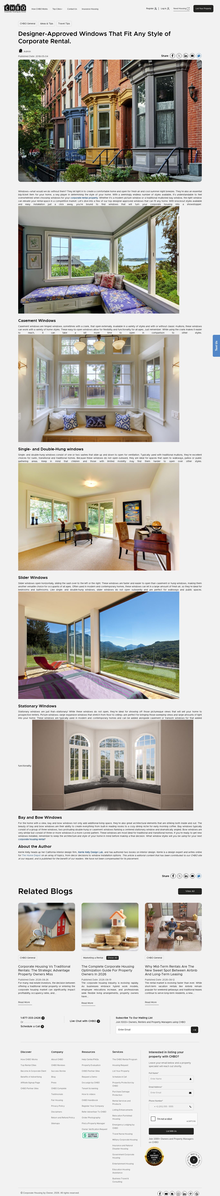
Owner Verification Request (94, 1129)
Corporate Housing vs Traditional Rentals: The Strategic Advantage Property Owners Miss (44, 970)
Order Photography (91, 1118)
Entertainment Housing (123, 1164)
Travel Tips (64, 24)
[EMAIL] (194, 1030)
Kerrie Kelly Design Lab (90, 852)
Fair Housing (57, 1100)
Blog (53, 1077)
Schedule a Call (31, 1026)
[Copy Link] (198, 55)
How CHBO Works (40, 9)
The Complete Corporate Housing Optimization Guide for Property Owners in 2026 (107, 970)
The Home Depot (31, 855)
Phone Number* (156, 1101)
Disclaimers (56, 1112)
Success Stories (58, 1071)
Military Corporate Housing (125, 1140)
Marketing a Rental (93, 958)
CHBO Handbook (90, 1100)
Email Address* (155, 1087)
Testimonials (57, 1094)
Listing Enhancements (122, 1110)
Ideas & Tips (46, 24)
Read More (24, 1002)
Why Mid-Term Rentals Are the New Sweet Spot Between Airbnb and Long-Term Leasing (171, 970)
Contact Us (72, 9)
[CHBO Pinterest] (190, 1193)
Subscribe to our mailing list (134, 1017)
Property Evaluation (91, 1065)
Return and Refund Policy (63, 1118)
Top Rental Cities (28, 1065)
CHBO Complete (58, 1088)
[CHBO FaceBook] (160, 1193)
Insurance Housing (90, 9)
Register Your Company (93, 1106)
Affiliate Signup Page (30, 1083)
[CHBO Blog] (172, 1193)
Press (53, 1083)
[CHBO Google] (196, 1193)
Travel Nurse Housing (122, 1134)
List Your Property (203, 8)
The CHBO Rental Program (124, 1059)
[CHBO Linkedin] (184, 1193)
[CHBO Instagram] (178, 1193)
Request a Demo (89, 1077)
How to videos (88, 1094)
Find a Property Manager (93, 1123)
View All (190, 891)
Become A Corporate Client (33, 1071)
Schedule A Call (119, 1077)
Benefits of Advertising (31, 1077)
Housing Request (120, 1065)
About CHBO (57, 1059)
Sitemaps (55, 1123)
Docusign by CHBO (91, 1083)
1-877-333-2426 (31, 1018)
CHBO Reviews (58, 1065)
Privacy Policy (58, 1106)
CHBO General (27, 24)
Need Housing (180, 8)
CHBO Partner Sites (29, 1088)
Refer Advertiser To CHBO (94, 1112)
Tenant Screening (90, 1088)
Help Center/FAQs (90, 1059)
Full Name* (154, 1073)
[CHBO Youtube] (166, 1193)
